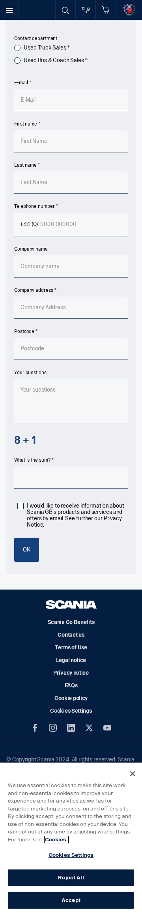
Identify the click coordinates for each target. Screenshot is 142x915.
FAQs (71, 685)
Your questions (30, 372)
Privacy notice (71, 673)
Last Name (25, 165)
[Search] (65, 10)
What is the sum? (32, 460)
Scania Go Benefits (71, 622)
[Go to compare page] (85, 10)
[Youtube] (107, 728)
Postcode (24, 331)
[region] (71, 839)
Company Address (33, 290)
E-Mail (21, 83)
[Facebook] (35, 728)
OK (26, 549)
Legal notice (71, 660)
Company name (31, 249)
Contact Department (35, 38)
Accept (71, 900)
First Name (25, 124)
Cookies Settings (71, 855)
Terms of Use (71, 647)
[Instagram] (53, 728)
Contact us (71, 635)
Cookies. (56, 840)
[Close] (132, 773)
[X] (89, 728)
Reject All (71, 878)
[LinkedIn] (71, 728)
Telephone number (34, 206)
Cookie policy (71, 698)
